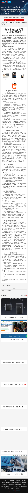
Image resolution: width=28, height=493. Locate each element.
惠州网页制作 (15, 486)
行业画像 (11, 17)
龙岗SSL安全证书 (11, 488)
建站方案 (6, 17)
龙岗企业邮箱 (19, 488)
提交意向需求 (11, 480)
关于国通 (4, 480)
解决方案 (12, 22)
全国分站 (24, 480)
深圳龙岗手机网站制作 (9, 279)
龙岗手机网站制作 (20, 279)
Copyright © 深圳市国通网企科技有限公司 (11, 482)
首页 (7, 22)
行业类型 (22, 17)
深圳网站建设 (18, 484)
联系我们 (18, 480)
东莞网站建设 (7, 486)
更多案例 (23, 295)
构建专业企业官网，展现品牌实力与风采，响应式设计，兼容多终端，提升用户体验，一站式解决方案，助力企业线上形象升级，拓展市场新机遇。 (14, 11)
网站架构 (16, 17)
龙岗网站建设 (11, 484)
